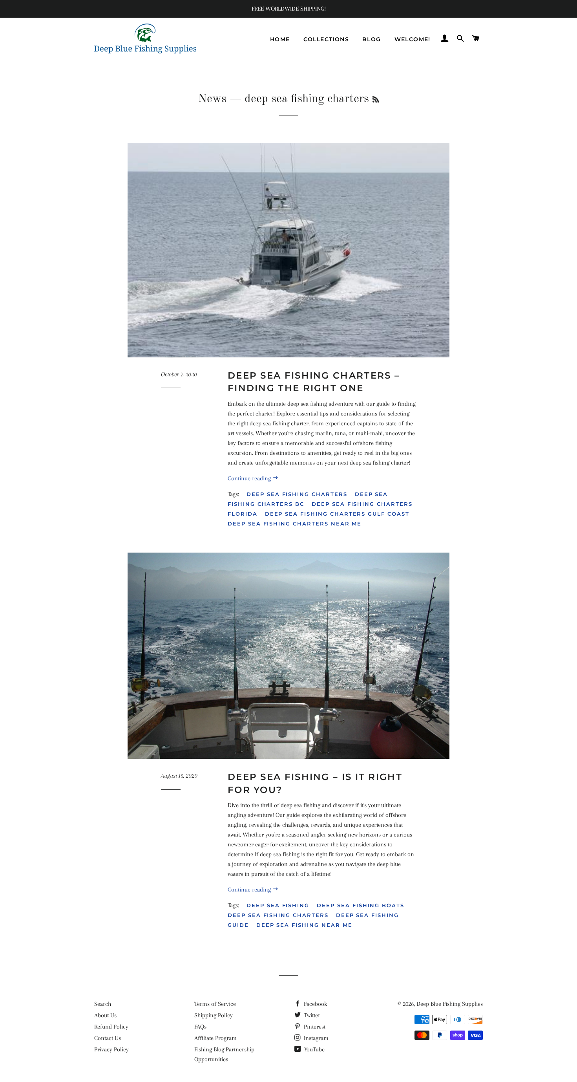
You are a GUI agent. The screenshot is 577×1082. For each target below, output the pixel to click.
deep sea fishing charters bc (308, 499)
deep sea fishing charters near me (295, 523)
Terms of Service (215, 1003)
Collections (326, 39)
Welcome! (412, 39)
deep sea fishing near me (304, 925)
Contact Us (107, 1038)
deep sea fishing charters (297, 494)
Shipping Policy (213, 1015)
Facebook (314, 1003)
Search (102, 1003)
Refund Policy (111, 1026)
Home (280, 39)
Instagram (315, 1038)
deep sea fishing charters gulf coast (337, 514)
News (212, 99)
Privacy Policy (111, 1049)
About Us (105, 1015)
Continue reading (250, 478)
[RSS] (375, 100)
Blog (371, 39)
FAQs (200, 1026)
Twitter (311, 1015)
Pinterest (313, 1026)
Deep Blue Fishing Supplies (449, 1003)
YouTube (314, 1049)
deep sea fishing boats (360, 905)
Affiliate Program (215, 1038)
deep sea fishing (278, 905)
